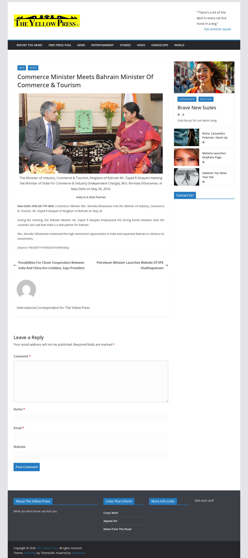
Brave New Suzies (196, 107)
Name (19, 409)
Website (19, 447)
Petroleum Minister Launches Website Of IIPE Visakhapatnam (130, 265)
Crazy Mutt (110, 513)
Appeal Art (110, 521)
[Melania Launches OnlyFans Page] (186, 157)
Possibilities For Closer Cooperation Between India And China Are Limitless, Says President (51, 265)
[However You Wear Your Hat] (186, 177)
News (81, 45)
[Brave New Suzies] (204, 77)
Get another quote (217, 29)
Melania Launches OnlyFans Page (214, 155)
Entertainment (102, 45)
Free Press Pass (60, 45)
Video (141, 45)
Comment (22, 356)
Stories (125, 45)
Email (19, 428)
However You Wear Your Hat (214, 175)
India (21, 67)
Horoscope (159, 45)
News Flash (206, 99)
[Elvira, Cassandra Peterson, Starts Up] (186, 137)
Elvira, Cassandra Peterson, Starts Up (214, 135)
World (179, 45)
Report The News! (29, 45)
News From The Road (117, 529)
